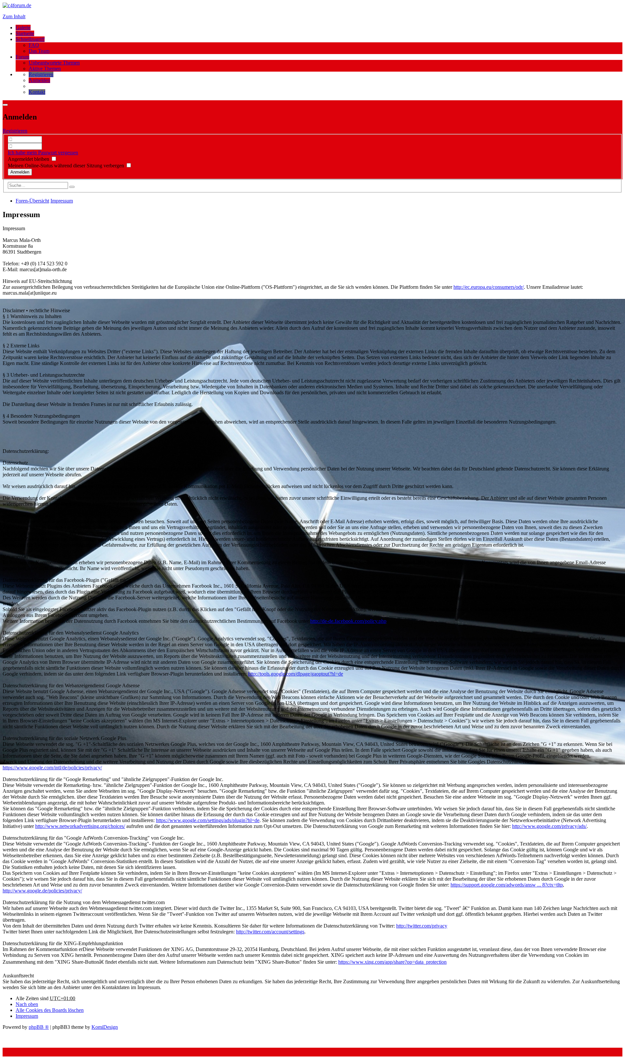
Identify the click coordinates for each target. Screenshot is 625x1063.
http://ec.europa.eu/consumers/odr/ (488, 287)
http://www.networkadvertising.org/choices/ (80, 826)
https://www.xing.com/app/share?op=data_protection (392, 962)
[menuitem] (41, 74)
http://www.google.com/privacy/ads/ (549, 826)
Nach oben (27, 1004)
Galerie (23, 27)
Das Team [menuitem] (39, 51)
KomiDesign (104, 1027)
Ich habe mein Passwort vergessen (43, 152)
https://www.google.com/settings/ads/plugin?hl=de (207, 820)
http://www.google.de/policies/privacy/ (42, 890)
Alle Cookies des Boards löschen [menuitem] (50, 1010)
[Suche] (72, 187)
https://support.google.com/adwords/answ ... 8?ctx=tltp (507, 885)
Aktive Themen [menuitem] (45, 68)
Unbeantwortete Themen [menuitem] (54, 62)
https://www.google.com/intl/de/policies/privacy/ (52, 767)
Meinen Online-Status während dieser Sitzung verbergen (66, 165)
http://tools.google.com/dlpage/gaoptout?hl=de (295, 674)
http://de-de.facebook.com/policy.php (348, 621)
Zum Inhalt (14, 16)
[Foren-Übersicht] (17, 5)
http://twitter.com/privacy (421, 926)
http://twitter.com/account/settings (270, 931)
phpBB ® (39, 1027)
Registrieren (15, 130)
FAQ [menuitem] (34, 45)
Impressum (27, 1016)
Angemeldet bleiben (29, 159)
